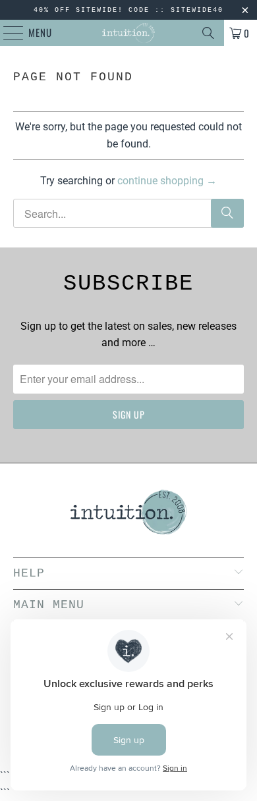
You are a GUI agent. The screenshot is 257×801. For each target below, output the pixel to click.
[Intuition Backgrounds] (129, 33)
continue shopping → (167, 180)
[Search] (208, 33)
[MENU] (6, 33)
